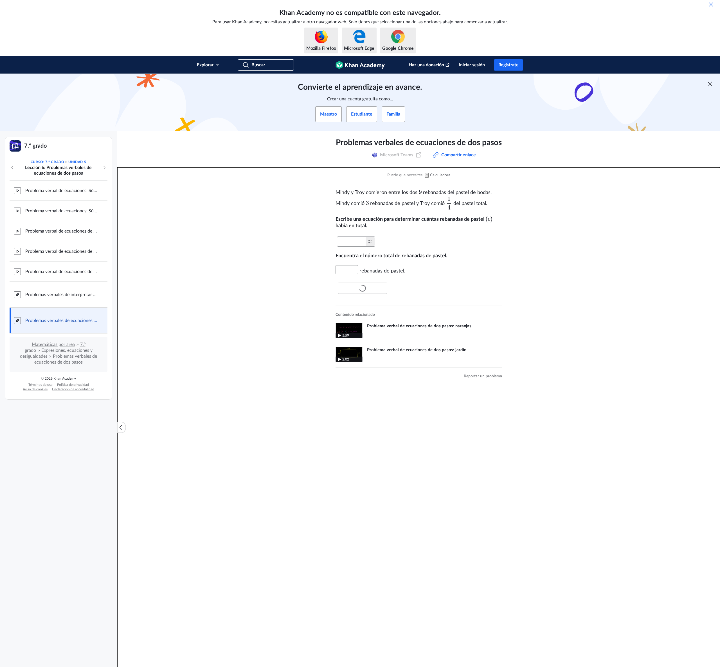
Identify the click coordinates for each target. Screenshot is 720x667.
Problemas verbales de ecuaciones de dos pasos (61, 320)
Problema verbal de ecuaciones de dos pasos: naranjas (61, 271)
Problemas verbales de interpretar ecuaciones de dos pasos (61, 294)
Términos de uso (40, 384)
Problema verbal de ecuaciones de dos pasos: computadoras (61, 231)
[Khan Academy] (360, 65)
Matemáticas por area (53, 344)
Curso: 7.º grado (47, 162)
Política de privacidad (73, 384)
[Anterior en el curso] (12, 167)
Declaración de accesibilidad (73, 389)
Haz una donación (426, 65)
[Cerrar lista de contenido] (121, 427)
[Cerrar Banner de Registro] (710, 83)
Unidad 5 (77, 162)
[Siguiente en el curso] (104, 167)
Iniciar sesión (472, 65)
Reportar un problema (483, 376)
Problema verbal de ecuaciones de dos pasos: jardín (61, 251)
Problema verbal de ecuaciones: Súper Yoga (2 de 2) (61, 211)
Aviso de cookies (35, 389)
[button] (370, 241)
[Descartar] (711, 4)
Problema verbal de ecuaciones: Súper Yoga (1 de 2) (61, 190)
